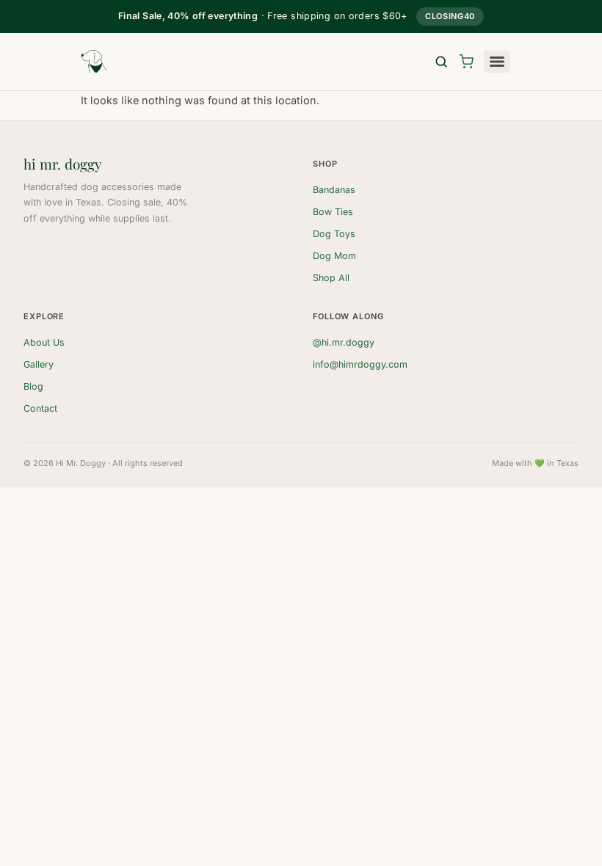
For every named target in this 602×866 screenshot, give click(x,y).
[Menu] (497, 62)
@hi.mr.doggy (343, 342)
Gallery (38, 364)
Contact (40, 408)
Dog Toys (334, 233)
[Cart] (466, 61)
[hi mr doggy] (94, 61)
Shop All (331, 277)
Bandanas (334, 189)
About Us (44, 342)
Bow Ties (333, 211)
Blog (33, 386)
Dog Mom (334, 255)
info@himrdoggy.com (360, 364)
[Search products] (441, 61)
